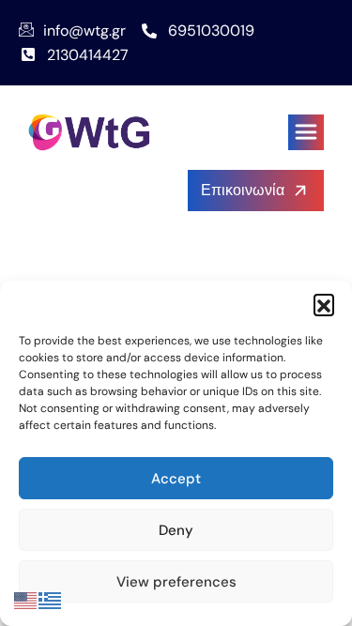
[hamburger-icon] (306, 132)
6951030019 (211, 30)
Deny (176, 530)
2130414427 (88, 55)
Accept (176, 478)
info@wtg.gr (84, 30)
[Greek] (50, 599)
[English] (26, 599)
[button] (323, 304)
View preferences (176, 582)
